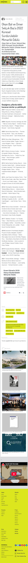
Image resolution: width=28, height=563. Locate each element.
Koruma (16, 515)
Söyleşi (16, 529)
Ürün (2, 529)
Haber (2, 492)
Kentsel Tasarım (18, 513)
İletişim (2, 554)
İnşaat (2, 498)
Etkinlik (16, 492)
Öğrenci (3, 513)
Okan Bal (18, 310)
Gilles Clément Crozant (11, 321)
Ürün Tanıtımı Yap (21, 556)
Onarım (16, 520)
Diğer (16, 501)
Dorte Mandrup (20, 313)
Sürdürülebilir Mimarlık (19, 330)
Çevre (2, 494)
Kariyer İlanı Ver (21, 553)
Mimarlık (3, 501)
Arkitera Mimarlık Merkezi (6, 546)
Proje (16, 510)
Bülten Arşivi (3, 557)
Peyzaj (16, 522)
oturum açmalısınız (20, 341)
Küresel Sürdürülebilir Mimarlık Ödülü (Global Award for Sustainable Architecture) (14, 326)
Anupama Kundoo (10, 313)
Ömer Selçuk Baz (10, 310)
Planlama (17, 524)
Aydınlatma (3, 531)
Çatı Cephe (3, 533)
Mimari (16, 517)
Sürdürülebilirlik (9, 333)
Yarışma (3, 510)
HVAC (2, 534)
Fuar (16, 496)
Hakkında (3, 548)
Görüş (16, 531)
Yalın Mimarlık (9, 316)
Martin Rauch (9, 330)
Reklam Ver (20, 550)
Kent (2, 499)
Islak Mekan (3, 536)
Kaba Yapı (3, 540)
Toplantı (16, 499)
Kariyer (16, 533)
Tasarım (3, 503)
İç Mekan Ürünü (4, 538)
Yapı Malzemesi (4, 505)
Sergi (16, 498)
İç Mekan (17, 511)
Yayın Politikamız (4, 550)
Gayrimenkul (3, 496)
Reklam (2, 552)
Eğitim (16, 494)
